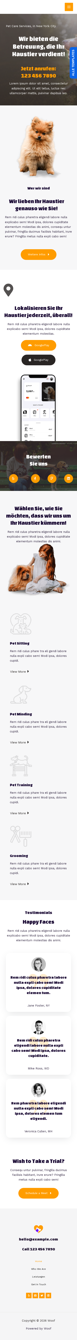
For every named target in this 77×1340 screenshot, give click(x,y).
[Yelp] (29, 1295)
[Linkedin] (48, 1295)
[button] (38, 254)
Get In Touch (38, 1284)
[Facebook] (35, 1295)
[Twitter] (42, 1295)
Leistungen (38, 1276)
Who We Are (38, 1269)
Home (38, 1261)
